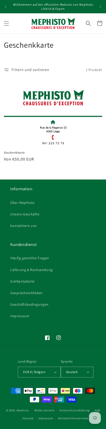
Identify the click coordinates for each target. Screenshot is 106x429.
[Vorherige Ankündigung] (5, 6)
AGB (97, 410)
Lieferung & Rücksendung (31, 269)
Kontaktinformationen (73, 418)
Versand (27, 418)
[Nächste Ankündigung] (100, 6)
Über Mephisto (22, 202)
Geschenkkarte (14, 152)
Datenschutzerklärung (74, 410)
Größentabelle (22, 281)
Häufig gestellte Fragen (29, 258)
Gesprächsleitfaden (26, 293)
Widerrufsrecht (44, 410)
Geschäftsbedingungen (29, 304)
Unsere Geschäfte (25, 214)
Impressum (19, 316)
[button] (6, 23)
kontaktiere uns (23, 225)
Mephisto (22, 410)
